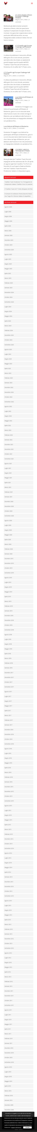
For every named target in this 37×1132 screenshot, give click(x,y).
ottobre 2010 (8, 1057)
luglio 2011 (8, 1015)
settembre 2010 (9, 1062)
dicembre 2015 (9, 786)
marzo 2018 (8, 658)
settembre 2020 (9, 516)
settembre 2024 (9, 302)
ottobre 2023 (8, 340)
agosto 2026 (8, 207)
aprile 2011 (8, 1029)
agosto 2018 (8, 634)
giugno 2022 (8, 416)
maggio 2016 (8, 763)
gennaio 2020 (8, 554)
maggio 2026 (8, 221)
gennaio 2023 (8, 383)
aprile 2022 (8, 425)
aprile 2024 (8, 321)
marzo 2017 (8, 715)
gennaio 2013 (8, 934)
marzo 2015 (8, 829)
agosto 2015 (8, 805)
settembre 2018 (9, 630)
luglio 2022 (8, 411)
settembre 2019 (9, 573)
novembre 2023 (9, 335)
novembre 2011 (9, 996)
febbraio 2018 (9, 663)
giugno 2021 (8, 473)
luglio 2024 (8, 306)
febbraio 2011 (9, 1038)
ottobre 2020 (8, 511)
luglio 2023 (8, 354)
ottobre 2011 (8, 1000)
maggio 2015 (8, 820)
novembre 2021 (9, 449)
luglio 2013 (8, 905)
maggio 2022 (8, 421)
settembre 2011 (9, 1005)
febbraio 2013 (9, 929)
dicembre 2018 (9, 615)
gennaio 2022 (8, 440)
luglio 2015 (8, 810)
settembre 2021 (9, 459)
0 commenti (21, 76)
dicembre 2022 (9, 387)
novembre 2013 (9, 886)
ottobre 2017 (8, 682)
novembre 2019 (9, 563)
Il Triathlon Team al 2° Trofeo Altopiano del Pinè (18, 189)
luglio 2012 (8, 958)
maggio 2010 (8, 1081)
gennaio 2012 (8, 986)
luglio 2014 (8, 858)
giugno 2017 (8, 701)
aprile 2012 (8, 972)
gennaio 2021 (8, 497)
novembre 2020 (9, 506)
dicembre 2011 (9, 991)
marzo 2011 (8, 1034)
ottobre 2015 (8, 796)
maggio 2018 (8, 649)
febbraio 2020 (9, 549)
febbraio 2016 (9, 777)
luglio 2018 (8, 639)
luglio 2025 (8, 259)
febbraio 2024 (9, 330)
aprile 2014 (8, 872)
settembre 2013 (9, 896)
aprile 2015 (8, 824)
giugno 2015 (8, 815)
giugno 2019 (8, 587)
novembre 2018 (9, 620)
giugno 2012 (8, 962)
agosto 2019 (8, 577)
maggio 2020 (8, 535)
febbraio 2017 (9, 720)
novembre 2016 (9, 734)
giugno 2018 (8, 644)
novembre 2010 (9, 1053)
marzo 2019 (8, 601)
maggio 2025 (8, 268)
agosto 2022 (8, 406)
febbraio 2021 (9, 492)
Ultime (14, 76)
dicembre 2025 (9, 240)
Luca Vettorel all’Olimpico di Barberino (24, 97)
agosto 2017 (8, 691)
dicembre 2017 (9, 672)
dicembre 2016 (9, 729)
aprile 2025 (8, 273)
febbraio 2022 (9, 435)
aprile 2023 (8, 368)
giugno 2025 (8, 264)
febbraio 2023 (9, 378)
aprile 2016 (8, 767)
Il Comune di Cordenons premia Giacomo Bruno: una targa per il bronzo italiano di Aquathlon (18, 195)
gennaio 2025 (8, 287)
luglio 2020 (8, 525)
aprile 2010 (8, 1086)
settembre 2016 (9, 744)
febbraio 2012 (9, 981)
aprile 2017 (8, 710)
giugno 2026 (8, 216)
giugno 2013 (8, 910)
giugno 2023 (8, 359)
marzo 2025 (8, 278)
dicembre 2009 (9, 1105)
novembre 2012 (9, 939)
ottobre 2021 (8, 454)
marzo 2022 (8, 430)
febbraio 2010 (9, 1095)
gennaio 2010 (8, 1100)
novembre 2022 (9, 392)
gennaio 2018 (8, 668)
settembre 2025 (9, 250)
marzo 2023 (8, 373)
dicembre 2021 (9, 444)
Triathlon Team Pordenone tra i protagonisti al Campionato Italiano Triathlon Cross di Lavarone (18, 183)
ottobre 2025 (8, 245)
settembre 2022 (9, 402)
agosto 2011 (8, 1010)
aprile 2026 (8, 226)
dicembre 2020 (9, 501)
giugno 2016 (8, 758)
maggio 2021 (8, 478)
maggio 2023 (8, 363)
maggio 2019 (8, 592)
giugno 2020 (8, 530)
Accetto (27, 1127)
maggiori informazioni (16, 1127)
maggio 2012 (8, 967)
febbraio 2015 (9, 834)
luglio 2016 (8, 753)
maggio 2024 (8, 316)
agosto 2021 (8, 463)
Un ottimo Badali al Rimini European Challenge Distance (23, 16)
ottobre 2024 (8, 297)
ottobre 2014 (8, 843)
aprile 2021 (8, 482)
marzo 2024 (8, 326)
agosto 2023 (8, 349)
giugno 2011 (8, 1019)
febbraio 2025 (9, 283)
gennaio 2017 (8, 725)
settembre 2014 (9, 848)
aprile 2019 (8, 596)
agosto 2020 (8, 520)
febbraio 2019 (9, 606)
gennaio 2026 (8, 235)
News (26, 19)
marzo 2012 (8, 977)
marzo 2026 (8, 230)
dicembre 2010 (9, 1048)
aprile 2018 (8, 653)
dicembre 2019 (9, 558)
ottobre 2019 (8, 568)
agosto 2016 (8, 748)
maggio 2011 (8, 1024)
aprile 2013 (8, 919)
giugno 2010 (8, 1076)
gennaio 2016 (8, 782)
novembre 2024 (9, 292)
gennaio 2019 (8, 611)
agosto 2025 (8, 254)
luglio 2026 (8, 211)
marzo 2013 (8, 924)
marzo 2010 (8, 1091)
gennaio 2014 (8, 877)
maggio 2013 (8, 915)
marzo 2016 (8, 772)
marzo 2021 (8, 487)
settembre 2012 (9, 948)
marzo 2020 (8, 544)
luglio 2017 (8, 696)
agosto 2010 (8, 1067)
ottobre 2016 (8, 739)
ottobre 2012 (8, 943)
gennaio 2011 (8, 1043)
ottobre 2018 (8, 625)
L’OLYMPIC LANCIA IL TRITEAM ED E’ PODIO (22, 150)
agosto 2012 (8, 953)
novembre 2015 (9, 791)
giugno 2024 (8, 311)
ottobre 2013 (8, 891)
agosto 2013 (8, 900)
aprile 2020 (8, 539)
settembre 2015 (9, 801)
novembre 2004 (9, 1110)
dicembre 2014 (9, 839)
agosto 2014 (8, 853)
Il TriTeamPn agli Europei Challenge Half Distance (23, 46)
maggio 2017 (8, 706)
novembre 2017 (9, 677)
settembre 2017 (9, 687)
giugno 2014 (8, 863)
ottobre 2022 (8, 397)
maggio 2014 (8, 867)
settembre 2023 (9, 345)
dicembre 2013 (9, 882)
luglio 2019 (8, 582)
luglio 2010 (8, 1072)
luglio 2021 (8, 468)
